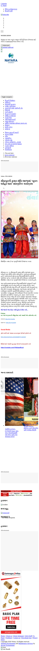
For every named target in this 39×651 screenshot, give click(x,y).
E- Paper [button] (4, 5)
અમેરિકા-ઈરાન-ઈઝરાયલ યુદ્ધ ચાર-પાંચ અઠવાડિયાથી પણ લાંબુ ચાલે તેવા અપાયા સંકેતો (12, 432)
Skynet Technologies (8, 645)
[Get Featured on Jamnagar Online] (11, 633)
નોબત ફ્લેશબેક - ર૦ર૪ (13, 142)
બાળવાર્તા (8, 148)
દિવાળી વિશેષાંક (10, 100)
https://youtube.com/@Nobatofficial (12, 347)
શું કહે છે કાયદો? (10, 114)
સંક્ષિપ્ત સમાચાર (10, 116)
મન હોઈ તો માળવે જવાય (13, 144)
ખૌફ (6, 136)
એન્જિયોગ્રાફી (10, 119)
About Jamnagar (18, 636)
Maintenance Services (26, 643)
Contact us (16, 638)
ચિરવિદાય (8, 149)
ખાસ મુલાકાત (9, 121)
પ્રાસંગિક (8, 138)
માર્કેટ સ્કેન (8, 127)
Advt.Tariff (28, 636)
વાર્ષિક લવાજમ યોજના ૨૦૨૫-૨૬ (16, 123)
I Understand (5, 45)
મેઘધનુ (7, 125)
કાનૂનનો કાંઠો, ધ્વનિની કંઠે (14, 108)
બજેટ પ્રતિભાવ (10, 106)
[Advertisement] (19, 80)
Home (3, 636)
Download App (26, 638)
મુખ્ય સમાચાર (9, 155)
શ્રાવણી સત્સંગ (10, 104)
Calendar (4, 4)
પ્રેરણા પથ (8, 140)
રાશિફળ (7, 102)
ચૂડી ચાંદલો (9, 112)
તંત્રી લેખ (8, 117)
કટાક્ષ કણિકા (9, 146)
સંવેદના (7, 129)
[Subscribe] (5, 14)
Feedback (9, 638)
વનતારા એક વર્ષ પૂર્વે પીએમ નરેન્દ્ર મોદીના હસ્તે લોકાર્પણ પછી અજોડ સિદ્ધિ (31, 427)
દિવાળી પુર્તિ (9, 11)
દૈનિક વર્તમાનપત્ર (11, 9)
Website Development (8, 643)
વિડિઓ (7, 110)
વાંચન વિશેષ (9, 134)
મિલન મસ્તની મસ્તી (12, 132)
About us (9, 636)
